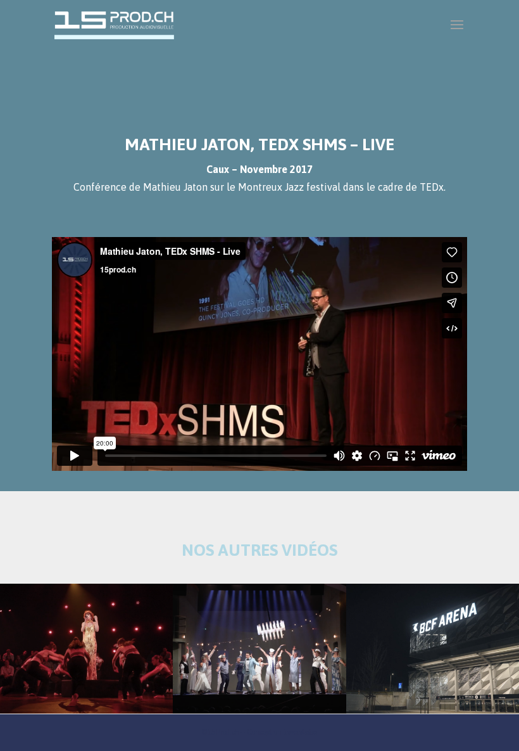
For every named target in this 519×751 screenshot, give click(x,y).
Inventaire (300, 732)
